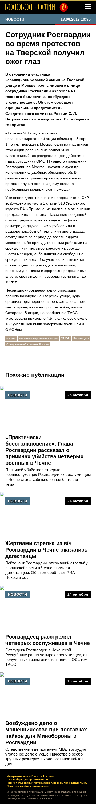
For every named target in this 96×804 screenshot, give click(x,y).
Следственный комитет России (27, 344)
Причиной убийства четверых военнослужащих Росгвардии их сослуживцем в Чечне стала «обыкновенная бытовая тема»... (48, 476)
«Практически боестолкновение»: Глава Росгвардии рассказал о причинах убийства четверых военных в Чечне (44, 450)
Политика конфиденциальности (28, 785)
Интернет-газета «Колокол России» (30, 776)
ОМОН (65, 338)
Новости (17, 395)
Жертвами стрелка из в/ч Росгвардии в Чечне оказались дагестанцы (46, 549)
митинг (11, 338)
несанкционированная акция (38, 338)
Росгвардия (81, 338)
